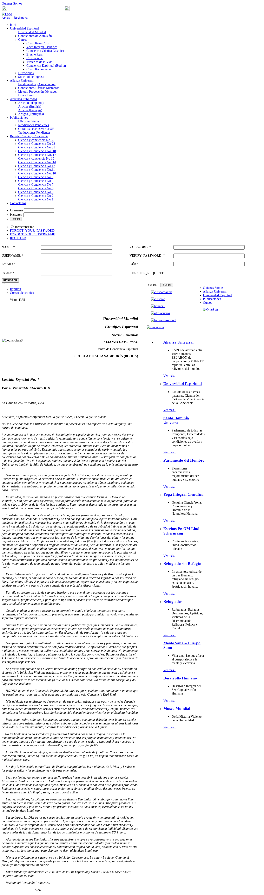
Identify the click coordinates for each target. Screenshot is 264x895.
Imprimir (15, 289)
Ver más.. (169, 375)
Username (16, 210)
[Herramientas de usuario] (3, 283)
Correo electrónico (22, 292)
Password (16, 214)
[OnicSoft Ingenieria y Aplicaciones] (210, 309)
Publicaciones (212, 299)
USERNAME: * (13, 255)
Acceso (7, 17)
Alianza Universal (214, 291)
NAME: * (8, 247)
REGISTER (18, 238)
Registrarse (20, 17)
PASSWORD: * (140, 247)
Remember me (24, 227)
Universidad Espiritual (217, 295)
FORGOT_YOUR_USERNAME (32, 234)
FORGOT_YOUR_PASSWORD (32, 230)
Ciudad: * (8, 273)
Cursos (207, 302)
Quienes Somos (12, 3)
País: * (134, 264)
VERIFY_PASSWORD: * (147, 255)
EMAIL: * (8, 264)
